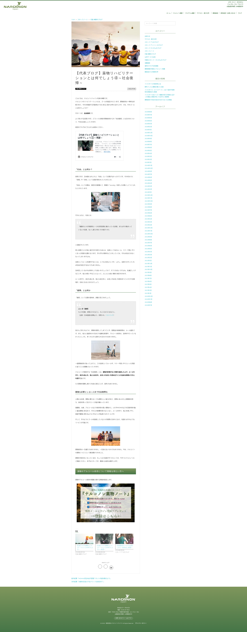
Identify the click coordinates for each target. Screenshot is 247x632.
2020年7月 (148, 305)
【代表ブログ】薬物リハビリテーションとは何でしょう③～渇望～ (105, 547)
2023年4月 (148, 219)
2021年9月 (148, 272)
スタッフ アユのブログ (152, 42)
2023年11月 (148, 198)
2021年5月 (148, 284)
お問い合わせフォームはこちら (123, 618)
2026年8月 (148, 112)
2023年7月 (148, 210)
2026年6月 (148, 118)
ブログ (240, 13)
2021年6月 (148, 281)
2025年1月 (148, 162)
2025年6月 (148, 147)
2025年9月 (148, 138)
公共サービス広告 (150, 57)
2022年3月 (148, 255)
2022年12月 (148, 228)
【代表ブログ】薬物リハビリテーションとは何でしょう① (85, 547)
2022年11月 (148, 231)
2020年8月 (148, 302)
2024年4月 (148, 183)
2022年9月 (148, 237)
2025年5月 (148, 150)
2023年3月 (148, 222)
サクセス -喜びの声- (151, 39)
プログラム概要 (190, 13)
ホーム (169, 13)
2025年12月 (148, 133)
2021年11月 (148, 266)
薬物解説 (215, 13)
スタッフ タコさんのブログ (153, 48)
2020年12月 (149, 296)
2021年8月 (148, 275)
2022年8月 (148, 240)
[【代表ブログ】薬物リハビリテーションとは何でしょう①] (84, 539)
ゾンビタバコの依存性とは (153, 84)
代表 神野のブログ (81, 88)
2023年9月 (148, 204)
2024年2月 (148, 189)
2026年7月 (148, 115)
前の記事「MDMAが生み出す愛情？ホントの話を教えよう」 (91, 578)
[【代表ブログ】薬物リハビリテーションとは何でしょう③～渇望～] (104, 539)
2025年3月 (148, 156)
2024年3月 (148, 186)
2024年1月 (148, 192)
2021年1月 (148, 293)
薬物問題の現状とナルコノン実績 (155, 69)
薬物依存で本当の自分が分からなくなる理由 (158, 100)
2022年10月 (149, 234)
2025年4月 (148, 153)
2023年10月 (149, 201)
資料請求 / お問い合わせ (228, 13)
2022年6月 (148, 246)
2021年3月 (148, 290)
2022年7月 (148, 243)
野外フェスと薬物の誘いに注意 (154, 87)
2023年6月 (148, 213)
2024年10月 (149, 168)
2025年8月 (148, 141)
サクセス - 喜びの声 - (203, 13)
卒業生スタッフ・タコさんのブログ (155, 60)
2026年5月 (148, 121)
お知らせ (147, 36)
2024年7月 (148, 174)
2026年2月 (148, 127)
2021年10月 (148, 269)
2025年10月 (148, 136)
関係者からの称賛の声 (151, 72)
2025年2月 (148, 159)
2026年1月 (148, 130)
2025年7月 (148, 144)
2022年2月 (148, 257)
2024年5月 (148, 180)
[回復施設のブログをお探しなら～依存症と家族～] (124, 539)
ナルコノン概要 (178, 13)
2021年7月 (148, 278)
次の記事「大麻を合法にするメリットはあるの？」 (88, 582)
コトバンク (109, 315)
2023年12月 (148, 195)
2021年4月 (148, 287)
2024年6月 (148, 177)
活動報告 (147, 63)
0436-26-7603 (235, 4)
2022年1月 (148, 260)
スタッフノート (149, 51)
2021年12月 (148, 263)
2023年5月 (148, 216)
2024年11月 (148, 165)
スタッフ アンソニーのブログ (154, 45)
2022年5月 (148, 249)
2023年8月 (148, 207)
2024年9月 (148, 171)
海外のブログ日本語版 (151, 66)
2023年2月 (148, 225)
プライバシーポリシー (141, 623)
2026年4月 (148, 124)
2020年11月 (148, 299)
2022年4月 (148, 252)
